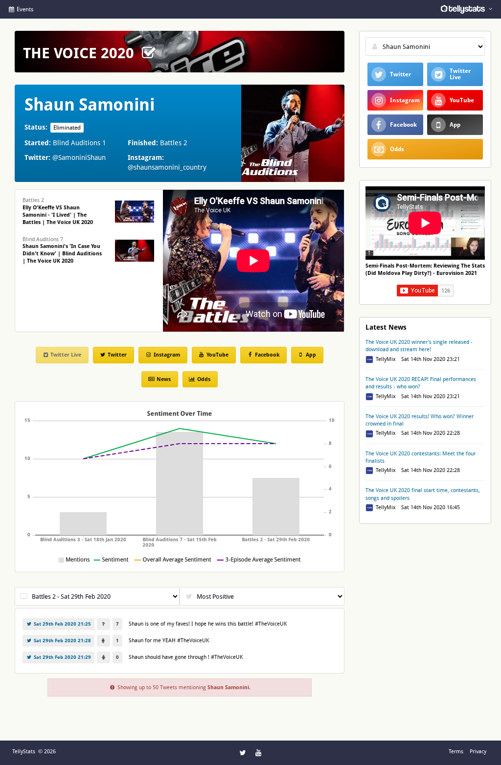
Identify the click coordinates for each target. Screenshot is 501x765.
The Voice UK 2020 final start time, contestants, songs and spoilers (422, 494)
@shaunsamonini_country (167, 167)
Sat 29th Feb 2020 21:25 (61, 624)
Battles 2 (58, 211)
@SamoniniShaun (79, 157)
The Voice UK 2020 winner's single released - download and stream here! (419, 346)
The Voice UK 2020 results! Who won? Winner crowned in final (419, 420)
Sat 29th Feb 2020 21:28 (61, 640)
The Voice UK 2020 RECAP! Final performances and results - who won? (420, 383)
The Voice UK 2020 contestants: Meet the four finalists (420, 457)
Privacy (478, 751)
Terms (456, 751)
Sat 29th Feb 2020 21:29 (61, 657)
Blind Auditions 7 (62, 250)
